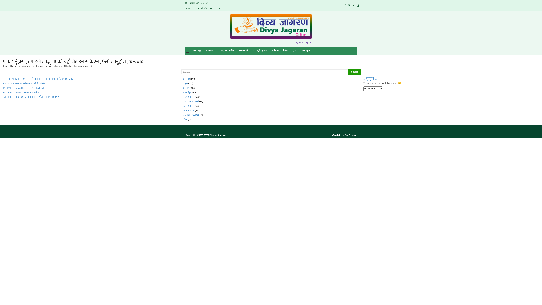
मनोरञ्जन (306, 50)
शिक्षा (285, 50)
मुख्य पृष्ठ (197, 50)
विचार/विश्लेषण (259, 50)
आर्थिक (275, 50)
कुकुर (370, 78)
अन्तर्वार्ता (243, 50)
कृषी (295, 50)
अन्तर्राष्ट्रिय (187, 92)
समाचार (210, 50)
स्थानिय (186, 88)
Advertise (215, 8)
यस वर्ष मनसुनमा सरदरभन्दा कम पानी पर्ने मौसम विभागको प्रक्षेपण (31, 97)
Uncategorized (191, 101)
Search (355, 72)
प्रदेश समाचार (188, 106)
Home (187, 8)
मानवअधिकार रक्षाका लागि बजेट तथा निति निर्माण (24, 83)
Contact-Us (201, 8)
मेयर (376, 79)
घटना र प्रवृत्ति (188, 110)
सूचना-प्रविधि (227, 50)
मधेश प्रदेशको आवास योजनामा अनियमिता (21, 92)
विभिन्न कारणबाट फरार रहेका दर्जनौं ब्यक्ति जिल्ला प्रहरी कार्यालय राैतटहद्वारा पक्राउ (38, 79)
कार (364, 79)
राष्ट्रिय (185, 83)
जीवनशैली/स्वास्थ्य (191, 115)
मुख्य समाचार (188, 97)
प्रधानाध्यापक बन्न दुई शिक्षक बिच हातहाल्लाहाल (23, 88)
